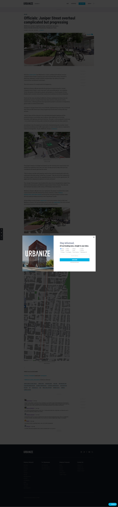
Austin (62, 250)
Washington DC (84, 252)
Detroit (68, 250)
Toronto (82, 250)
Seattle (82, 248)
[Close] (94, 237)
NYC (74, 250)
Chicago (63, 252)
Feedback (113, 504)
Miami (74, 248)
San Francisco (76, 252)
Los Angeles (69, 252)
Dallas (68, 248)
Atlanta (62, 248)
